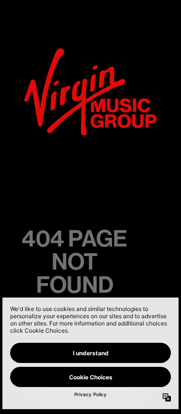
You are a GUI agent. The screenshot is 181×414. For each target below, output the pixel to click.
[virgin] (90, 51)
